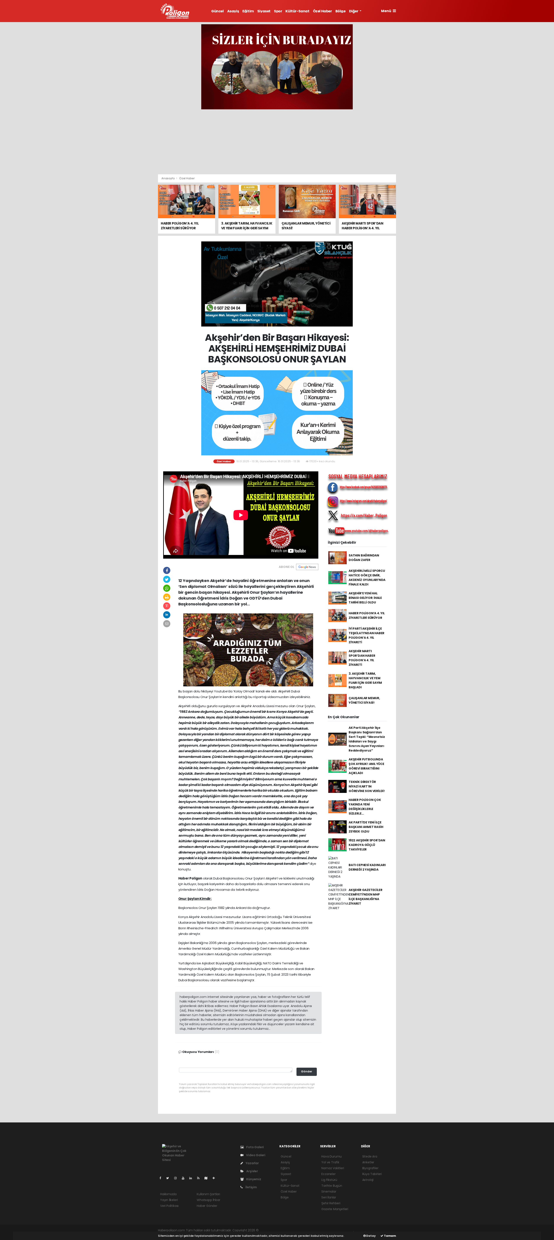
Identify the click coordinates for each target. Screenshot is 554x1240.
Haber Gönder (207, 1206)
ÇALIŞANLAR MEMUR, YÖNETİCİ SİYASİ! (364, 700)
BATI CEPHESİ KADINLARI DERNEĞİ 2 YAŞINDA (367, 867)
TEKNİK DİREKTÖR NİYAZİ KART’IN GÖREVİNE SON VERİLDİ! (367, 786)
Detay (371, 1236)
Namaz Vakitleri (332, 1168)
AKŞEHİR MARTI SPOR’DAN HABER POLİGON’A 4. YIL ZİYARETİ (362, 658)
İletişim (251, 1187)
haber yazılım (328, 1230)
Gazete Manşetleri (334, 1209)
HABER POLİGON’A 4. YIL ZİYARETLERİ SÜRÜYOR (367, 615)
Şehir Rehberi (330, 1203)
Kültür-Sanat (297, 11)
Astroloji (368, 1180)
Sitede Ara (369, 1156)
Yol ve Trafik (330, 1162)
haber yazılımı (269, 1230)
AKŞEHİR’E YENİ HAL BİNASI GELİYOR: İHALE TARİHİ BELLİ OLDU (365, 598)
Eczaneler (328, 1174)
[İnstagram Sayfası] (177, 1178)
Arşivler (252, 1171)
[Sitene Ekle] (215, 1178)
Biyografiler (370, 1168)
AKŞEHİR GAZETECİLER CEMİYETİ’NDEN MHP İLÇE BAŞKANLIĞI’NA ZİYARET (365, 897)
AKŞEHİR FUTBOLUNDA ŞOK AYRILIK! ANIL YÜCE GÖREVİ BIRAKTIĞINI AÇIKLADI (366, 766)
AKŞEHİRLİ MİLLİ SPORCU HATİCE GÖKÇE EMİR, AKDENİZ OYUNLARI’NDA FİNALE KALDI (367, 578)
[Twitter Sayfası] (169, 1178)
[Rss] (200, 1178)
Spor (278, 11)
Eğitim (248, 11)
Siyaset (264, 11)
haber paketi (289, 1230)
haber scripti (309, 1230)
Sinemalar (328, 1191)
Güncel (217, 11)
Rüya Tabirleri (372, 1174)
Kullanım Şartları (208, 1194)
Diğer (354, 11)
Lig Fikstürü (329, 1180)
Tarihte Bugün (331, 1185)
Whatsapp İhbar (208, 1200)
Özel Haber (322, 11)
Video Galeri (255, 1155)
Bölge (340, 11)
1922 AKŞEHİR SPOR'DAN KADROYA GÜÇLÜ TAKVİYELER (367, 845)
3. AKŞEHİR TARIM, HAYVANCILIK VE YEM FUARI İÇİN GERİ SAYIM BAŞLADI (365, 680)
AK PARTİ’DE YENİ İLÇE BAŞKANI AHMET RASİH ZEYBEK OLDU (366, 827)
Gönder (306, 1071)
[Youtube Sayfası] (185, 1178)
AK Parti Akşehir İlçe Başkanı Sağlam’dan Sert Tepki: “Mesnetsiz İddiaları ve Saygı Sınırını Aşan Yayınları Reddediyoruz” (367, 739)
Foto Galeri (255, 1147)
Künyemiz (253, 1179)
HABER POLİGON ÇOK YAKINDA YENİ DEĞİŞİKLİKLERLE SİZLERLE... (365, 807)
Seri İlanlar (328, 1197)
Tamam (389, 1236)
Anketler (368, 1162)
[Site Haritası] (208, 1178)
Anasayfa (168, 178)
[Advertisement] (277, 142)
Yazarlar (252, 1163)
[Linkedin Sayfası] (192, 1178)
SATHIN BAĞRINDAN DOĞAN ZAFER (364, 557)
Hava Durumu (331, 1156)
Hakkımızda (168, 1194)
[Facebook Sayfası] (162, 1178)
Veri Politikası (169, 1206)
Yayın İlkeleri (169, 1200)
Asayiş (233, 11)
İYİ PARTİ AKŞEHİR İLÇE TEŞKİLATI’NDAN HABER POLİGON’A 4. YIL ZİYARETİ (366, 635)
